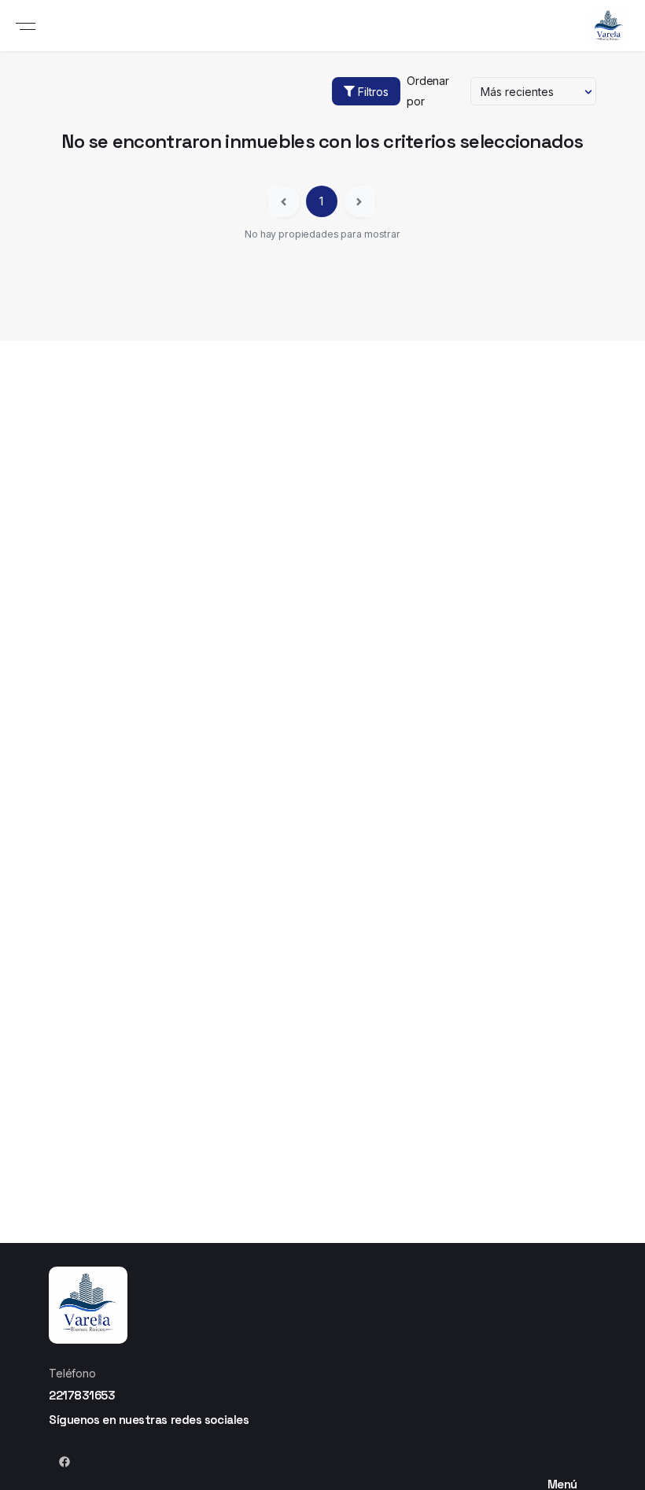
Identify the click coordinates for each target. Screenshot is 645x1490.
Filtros (373, 91)
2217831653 (82, 1395)
